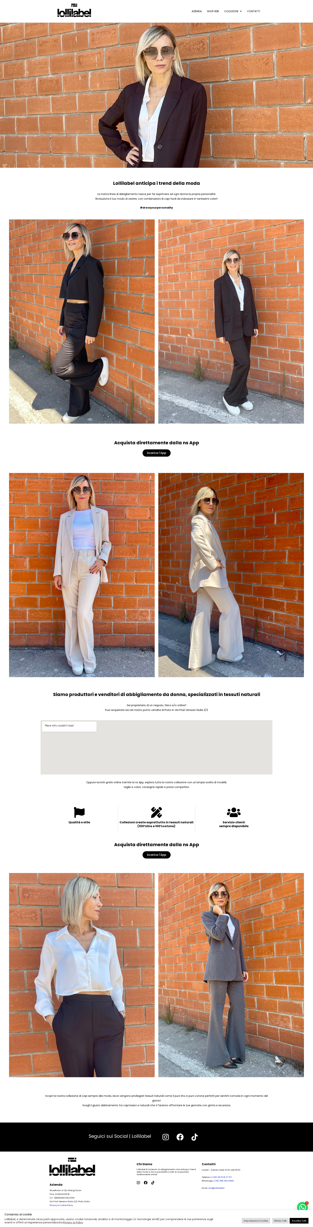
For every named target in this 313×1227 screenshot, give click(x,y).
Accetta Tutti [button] (299, 1220)
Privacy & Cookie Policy (61, 1205)
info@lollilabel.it (216, 1188)
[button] (302, 1207)
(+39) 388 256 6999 (223, 1180)
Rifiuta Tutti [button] (280, 1220)
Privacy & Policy (73, 1222)
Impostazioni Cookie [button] (256, 1220)
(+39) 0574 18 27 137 (221, 1177)
